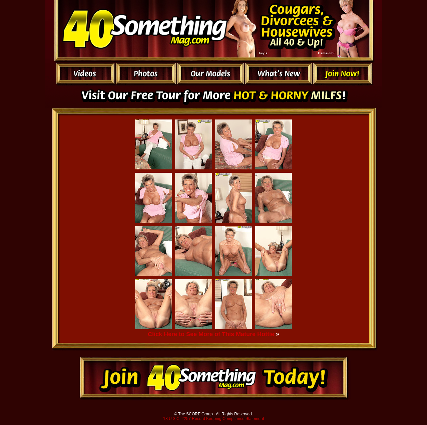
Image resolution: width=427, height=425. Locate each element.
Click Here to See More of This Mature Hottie (211, 334)
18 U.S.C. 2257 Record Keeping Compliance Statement (213, 418)
